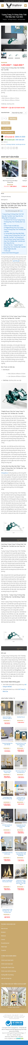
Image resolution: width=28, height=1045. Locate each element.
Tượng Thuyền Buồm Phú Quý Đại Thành (7, 881)
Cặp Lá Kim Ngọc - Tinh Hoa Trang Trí (7, 717)
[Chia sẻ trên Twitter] (8, 148)
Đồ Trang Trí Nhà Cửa (12, 19)
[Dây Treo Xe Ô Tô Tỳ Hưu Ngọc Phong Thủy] (10, 168)
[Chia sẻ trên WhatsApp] (2, 148)
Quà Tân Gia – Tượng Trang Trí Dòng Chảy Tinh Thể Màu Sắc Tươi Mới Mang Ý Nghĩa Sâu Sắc (15, 247)
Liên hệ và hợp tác (6, 978)
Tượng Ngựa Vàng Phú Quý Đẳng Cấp (7, 798)
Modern (3, 932)
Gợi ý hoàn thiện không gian (10, 253)
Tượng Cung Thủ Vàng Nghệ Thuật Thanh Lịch (21, 799)
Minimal (3, 936)
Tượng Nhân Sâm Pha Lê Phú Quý (7, 853)
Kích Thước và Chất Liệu (11, 226)
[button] (2, 5)
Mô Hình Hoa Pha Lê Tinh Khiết (7, 825)
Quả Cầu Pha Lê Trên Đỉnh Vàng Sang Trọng (21, 745)
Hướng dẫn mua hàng (7, 975)
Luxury (3, 939)
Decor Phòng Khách (14, 1018)
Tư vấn (21, 1015)
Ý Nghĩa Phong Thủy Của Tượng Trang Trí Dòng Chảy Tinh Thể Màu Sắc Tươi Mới (15, 229)
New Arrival (4, 928)
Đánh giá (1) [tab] (4, 199)
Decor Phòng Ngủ (8, 1017)
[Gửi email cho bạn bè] (11, 148)
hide (21, 211)
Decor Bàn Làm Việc (19, 1017)
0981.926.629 (19, 140)
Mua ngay (6, 123)
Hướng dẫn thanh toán (7, 967)
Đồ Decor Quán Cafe (19, 1016)
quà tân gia (15, 261)
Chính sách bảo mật (7, 964)
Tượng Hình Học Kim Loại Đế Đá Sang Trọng (21, 826)
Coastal (3, 950)
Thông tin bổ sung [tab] (6, 196)
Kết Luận (7, 251)
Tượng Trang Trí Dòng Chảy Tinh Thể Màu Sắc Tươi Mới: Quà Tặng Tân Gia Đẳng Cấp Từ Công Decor (13, 216)
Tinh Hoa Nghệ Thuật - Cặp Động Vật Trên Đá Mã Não (21, 854)
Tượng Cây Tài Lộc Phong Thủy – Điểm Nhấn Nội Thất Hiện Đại (21, 882)
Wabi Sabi (4, 947)
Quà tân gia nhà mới (20, 144)
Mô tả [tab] (2, 193)
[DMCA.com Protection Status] (20, 1038)
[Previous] (3, 38)
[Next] (24, 38)
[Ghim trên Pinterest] (14, 148)
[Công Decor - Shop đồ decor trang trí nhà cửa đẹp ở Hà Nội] (14, 5)
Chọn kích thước (5, 112)
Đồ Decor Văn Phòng (8, 1016)
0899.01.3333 (20, 137)
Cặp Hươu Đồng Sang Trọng (7, 771)
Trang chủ (5, 19)
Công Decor (5, 473)
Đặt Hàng (13, 118)
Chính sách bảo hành (7, 960)
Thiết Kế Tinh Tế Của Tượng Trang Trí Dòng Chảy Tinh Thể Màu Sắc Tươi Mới (14, 222)
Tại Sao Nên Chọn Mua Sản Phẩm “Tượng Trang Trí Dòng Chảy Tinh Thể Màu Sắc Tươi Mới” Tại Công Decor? (14, 235)
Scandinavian (5, 943)
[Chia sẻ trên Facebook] (5, 148)
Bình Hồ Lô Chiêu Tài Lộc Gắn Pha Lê (21, 771)
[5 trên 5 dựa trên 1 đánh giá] (14, 62)
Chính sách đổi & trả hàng (8, 971)
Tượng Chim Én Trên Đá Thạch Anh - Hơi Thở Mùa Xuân (7, 911)
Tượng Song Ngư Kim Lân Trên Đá (7, 744)
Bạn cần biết (15, 1015)
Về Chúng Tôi (8, 1015)
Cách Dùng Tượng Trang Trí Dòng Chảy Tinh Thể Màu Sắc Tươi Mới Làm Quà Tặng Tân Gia (14, 241)
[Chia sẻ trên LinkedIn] (16, 148)
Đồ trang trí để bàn (21, 19)
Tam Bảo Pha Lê (21, 717)
